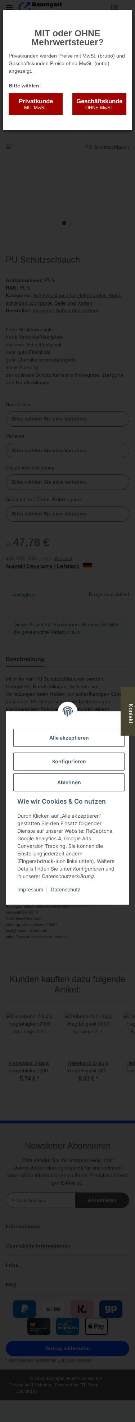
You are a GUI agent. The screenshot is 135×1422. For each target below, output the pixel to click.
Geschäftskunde (99, 104)
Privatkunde (36, 104)
